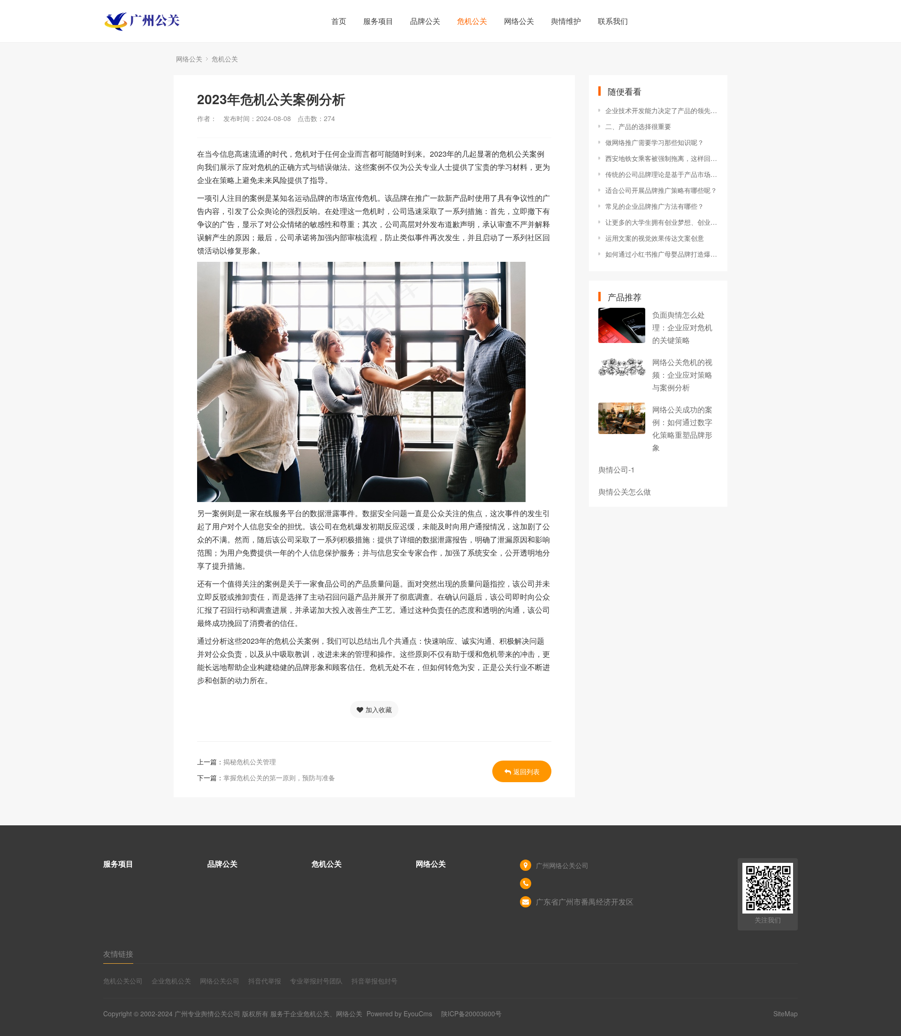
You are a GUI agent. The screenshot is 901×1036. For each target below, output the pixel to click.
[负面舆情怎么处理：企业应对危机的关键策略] (621, 325)
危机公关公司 (123, 980)
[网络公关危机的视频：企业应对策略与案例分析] (621, 367)
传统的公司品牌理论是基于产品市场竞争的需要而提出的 (661, 174)
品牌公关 (425, 20)
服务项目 (378, 20)
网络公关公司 (219, 980)
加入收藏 (379, 709)
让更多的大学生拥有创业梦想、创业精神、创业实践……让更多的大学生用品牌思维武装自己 (661, 222)
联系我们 (613, 20)
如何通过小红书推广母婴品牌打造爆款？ (661, 254)
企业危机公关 (171, 980)
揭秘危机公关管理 (249, 761)
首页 (338, 20)
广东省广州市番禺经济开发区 (585, 901)
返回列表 (526, 771)
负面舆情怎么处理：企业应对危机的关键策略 (682, 327)
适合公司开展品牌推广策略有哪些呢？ (661, 190)
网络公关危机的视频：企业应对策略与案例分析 (682, 375)
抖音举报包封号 (374, 980)
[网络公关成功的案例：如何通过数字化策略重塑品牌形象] (621, 418)
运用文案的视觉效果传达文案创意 (654, 238)
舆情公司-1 (616, 469)
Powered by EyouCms (398, 1013)
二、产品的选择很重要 (638, 126)
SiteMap (785, 1013)
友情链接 (118, 953)
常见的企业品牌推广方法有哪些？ (654, 206)
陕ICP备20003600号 (471, 1013)
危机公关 (472, 20)
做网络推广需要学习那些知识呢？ (654, 142)
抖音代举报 (264, 980)
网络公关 (519, 20)
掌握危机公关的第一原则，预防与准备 (279, 777)
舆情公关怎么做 (624, 491)
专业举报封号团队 (316, 980)
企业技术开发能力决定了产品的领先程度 (661, 110)
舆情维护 (566, 20)
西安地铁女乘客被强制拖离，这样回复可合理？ (661, 158)
